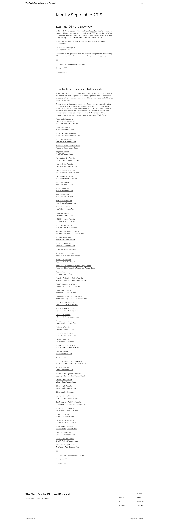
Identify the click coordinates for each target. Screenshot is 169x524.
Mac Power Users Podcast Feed (67, 172)
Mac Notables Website (64, 201)
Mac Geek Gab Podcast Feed (66, 166)
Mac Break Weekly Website (65, 121)
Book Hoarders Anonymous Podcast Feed (71, 363)
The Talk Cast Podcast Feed (66, 142)
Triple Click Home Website (65, 345)
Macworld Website (62, 213)
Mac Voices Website (63, 207)
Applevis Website (62, 272)
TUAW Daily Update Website (66, 133)
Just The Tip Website (63, 433)
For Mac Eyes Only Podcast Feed (67, 160)
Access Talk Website (63, 260)
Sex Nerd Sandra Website (65, 396)
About (141, 3)
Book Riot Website (62, 367)
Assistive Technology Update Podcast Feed (71, 280)
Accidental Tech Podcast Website (68, 146)
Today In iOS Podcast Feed (65, 246)
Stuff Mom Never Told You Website (68, 402)
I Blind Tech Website (63, 315)
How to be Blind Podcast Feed (67, 311)
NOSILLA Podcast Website (65, 219)
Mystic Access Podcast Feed (66, 335)
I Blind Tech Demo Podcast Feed (67, 317)
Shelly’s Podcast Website (65, 439)
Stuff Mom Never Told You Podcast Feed (70, 404)
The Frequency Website (64, 426)
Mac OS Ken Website (63, 237)
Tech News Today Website (65, 408)
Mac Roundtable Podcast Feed (67, 178)
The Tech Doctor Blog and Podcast (41, 3)
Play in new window (70, 64)
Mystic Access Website (64, 333)
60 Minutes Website (63, 414)
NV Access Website (63, 339)
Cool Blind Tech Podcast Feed (67, 305)
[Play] (57, 60)
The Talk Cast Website (64, 139)
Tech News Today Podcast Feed (67, 410)
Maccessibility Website (64, 321)
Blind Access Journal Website (66, 284)
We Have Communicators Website (68, 231)
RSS (65, 68)
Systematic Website (63, 127)
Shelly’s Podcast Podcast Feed (67, 441)
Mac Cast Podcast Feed (64, 191)
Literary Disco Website (64, 380)
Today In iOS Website (63, 243)
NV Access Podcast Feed (65, 341)
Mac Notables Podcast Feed (66, 203)
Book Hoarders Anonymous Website (69, 361)
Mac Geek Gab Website (64, 164)
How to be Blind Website (65, 308)
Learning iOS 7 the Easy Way (74, 26)
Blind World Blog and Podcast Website (69, 296)
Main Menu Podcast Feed (65, 329)
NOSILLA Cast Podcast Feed (66, 221)
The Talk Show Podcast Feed (66, 227)
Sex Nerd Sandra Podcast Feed (67, 398)
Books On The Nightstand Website (68, 374)
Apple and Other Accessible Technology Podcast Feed (75, 268)
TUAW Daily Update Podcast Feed (68, 136)
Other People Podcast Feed (66, 388)
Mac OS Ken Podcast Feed (65, 240)
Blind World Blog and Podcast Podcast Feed (71, 298)
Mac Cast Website (62, 188)
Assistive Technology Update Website (69, 278)
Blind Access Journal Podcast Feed (68, 286)
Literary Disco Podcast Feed (66, 382)
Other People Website (64, 386)
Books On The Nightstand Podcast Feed (70, 376)
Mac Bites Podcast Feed (64, 184)
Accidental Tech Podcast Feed (67, 148)
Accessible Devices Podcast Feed (68, 256)
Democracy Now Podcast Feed (67, 422)
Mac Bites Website (62, 182)
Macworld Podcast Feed (64, 215)
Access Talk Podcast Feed (65, 262)
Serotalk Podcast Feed (64, 354)
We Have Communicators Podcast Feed (70, 233)
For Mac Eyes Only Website (65, 158)
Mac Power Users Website (65, 170)
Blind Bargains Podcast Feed (66, 292)
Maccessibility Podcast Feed (66, 323)
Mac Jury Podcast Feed (64, 197)
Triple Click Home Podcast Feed (67, 347)
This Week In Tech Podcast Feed (67, 447)
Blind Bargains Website (64, 290)
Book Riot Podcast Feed (64, 370)
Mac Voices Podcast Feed (65, 209)
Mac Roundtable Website (65, 176)
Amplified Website (62, 152)
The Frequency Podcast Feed (66, 429)
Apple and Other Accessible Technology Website (73, 266)
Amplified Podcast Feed (64, 154)
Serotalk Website (62, 351)
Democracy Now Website (65, 420)
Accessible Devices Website (66, 253)
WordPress (140, 519)
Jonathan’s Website (63, 50)
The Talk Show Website (64, 225)
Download (81, 64)
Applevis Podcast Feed (64, 274)
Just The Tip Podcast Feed (65, 435)
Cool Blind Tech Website (65, 302)
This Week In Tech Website (65, 445)
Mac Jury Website (62, 195)
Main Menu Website (63, 327)
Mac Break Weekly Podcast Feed (67, 123)
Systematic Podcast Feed (65, 129)
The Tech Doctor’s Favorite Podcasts (79, 89)
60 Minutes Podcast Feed (65, 416)
